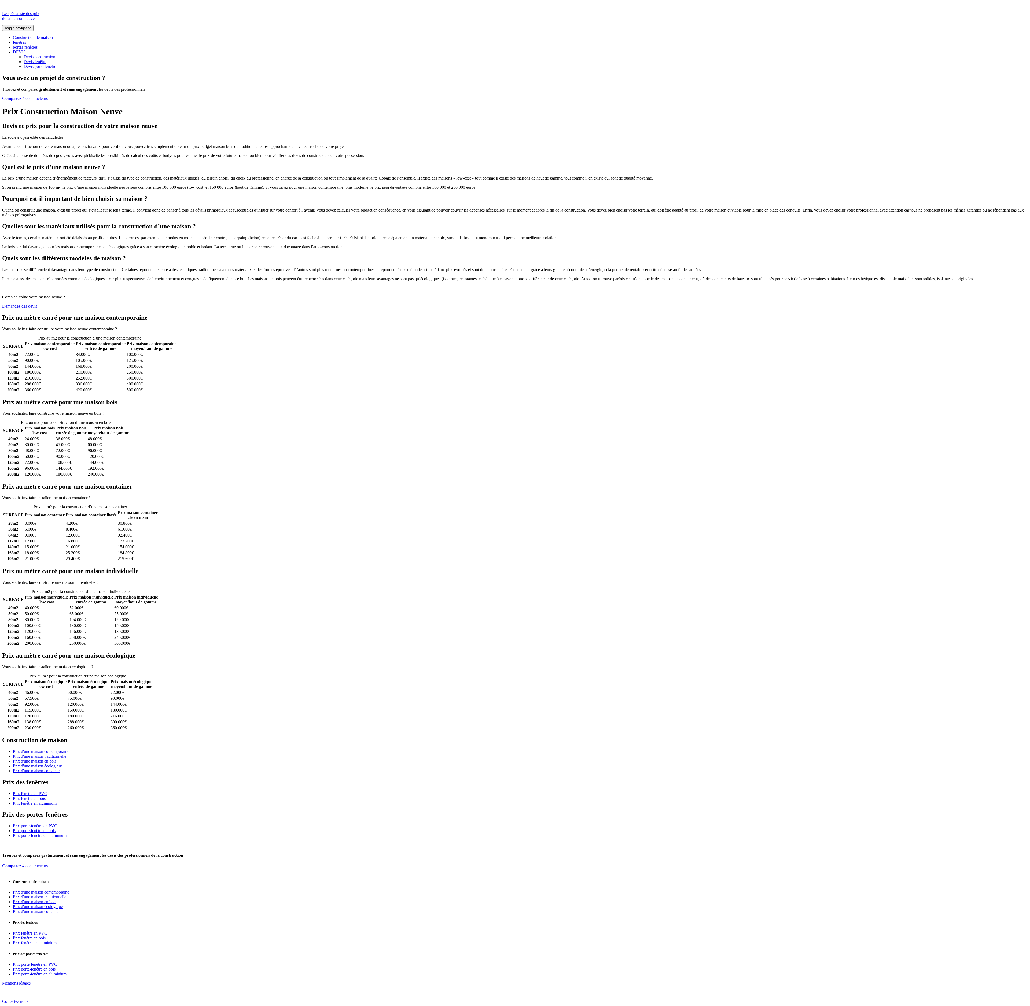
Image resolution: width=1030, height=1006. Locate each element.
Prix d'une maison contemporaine (41, 751)
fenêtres (19, 42)
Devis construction (39, 56)
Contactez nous (15, 1001)
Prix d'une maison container (36, 770)
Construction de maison (33, 37)
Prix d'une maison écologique (38, 766)
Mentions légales (16, 983)
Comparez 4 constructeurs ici (142, 329)
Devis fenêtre (35, 61)
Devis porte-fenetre (40, 66)
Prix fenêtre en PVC (30, 793)
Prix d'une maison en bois (34, 761)
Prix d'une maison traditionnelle (39, 756)
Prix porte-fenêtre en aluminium (40, 835)
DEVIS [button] (19, 52)
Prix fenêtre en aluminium (35, 803)
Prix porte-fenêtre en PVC (35, 825)
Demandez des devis (19, 306)
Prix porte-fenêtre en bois (34, 830)
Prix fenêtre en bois (29, 798)
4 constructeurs (25, 98)
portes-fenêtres (25, 47)
